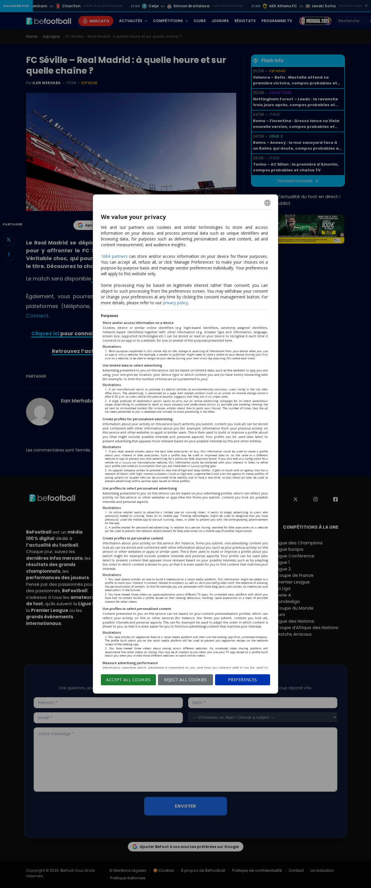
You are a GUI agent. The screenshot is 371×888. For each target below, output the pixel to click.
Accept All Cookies (128, 679)
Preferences (242, 679)
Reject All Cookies (185, 679)
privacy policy (175, 302)
